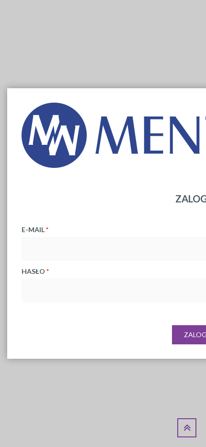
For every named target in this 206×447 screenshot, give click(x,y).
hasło (35, 271)
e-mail (35, 229)
